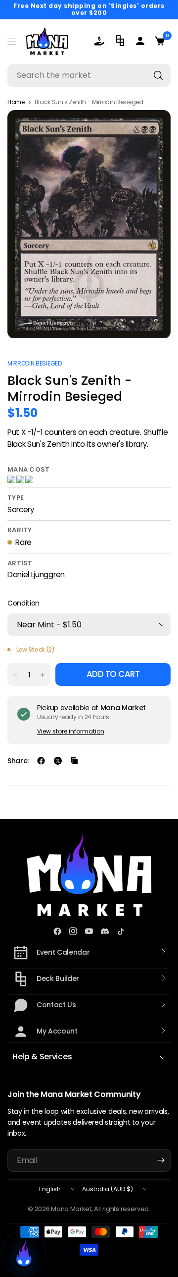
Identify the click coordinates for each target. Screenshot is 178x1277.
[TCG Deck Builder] (121, 41)
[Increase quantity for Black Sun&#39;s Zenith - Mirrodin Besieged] (42, 675)
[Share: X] (57, 760)
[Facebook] (57, 931)
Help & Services (42, 1056)
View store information (70, 731)
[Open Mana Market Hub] (24, 1253)
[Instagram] (73, 931)
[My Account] (141, 41)
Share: (18, 760)
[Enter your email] (161, 1160)
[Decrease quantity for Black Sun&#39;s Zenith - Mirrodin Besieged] (15, 675)
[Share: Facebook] (41, 760)
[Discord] (105, 931)
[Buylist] (101, 41)
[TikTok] (121, 931)
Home (16, 102)
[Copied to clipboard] (74, 760)
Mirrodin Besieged (34, 363)
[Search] (158, 75)
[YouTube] (89, 931)
